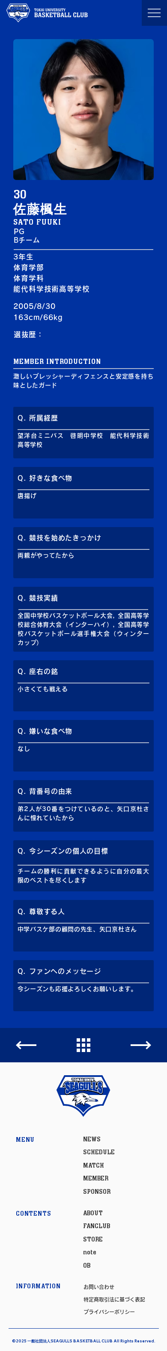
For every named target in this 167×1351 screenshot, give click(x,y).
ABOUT (93, 1213)
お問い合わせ (99, 1287)
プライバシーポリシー (109, 1311)
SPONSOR (96, 1192)
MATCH (93, 1166)
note (89, 1252)
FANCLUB (96, 1226)
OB (86, 1266)
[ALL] (83, 1045)
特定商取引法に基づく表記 (114, 1299)
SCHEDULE (99, 1152)
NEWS (92, 1139)
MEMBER (95, 1178)
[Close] (26, 1045)
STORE (93, 1239)
